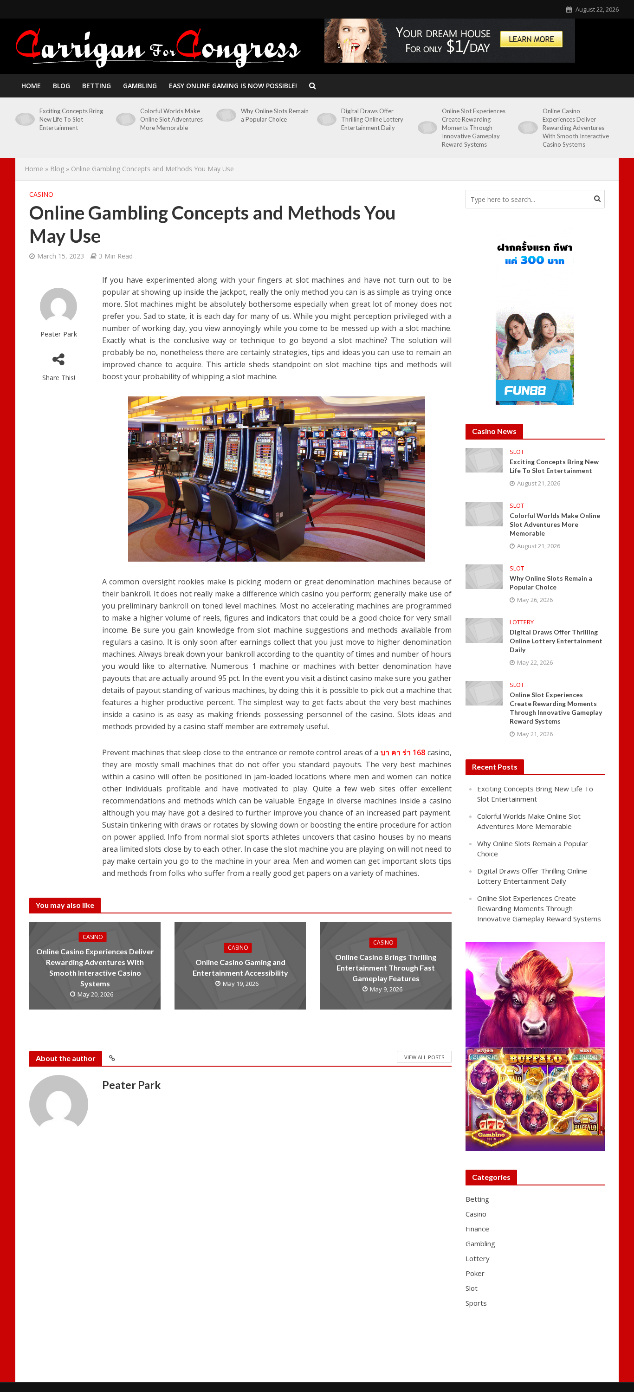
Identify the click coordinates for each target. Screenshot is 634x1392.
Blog (61, 85)
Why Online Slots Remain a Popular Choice (275, 115)
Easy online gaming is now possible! (233, 85)
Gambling (140, 85)
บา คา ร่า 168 (403, 752)
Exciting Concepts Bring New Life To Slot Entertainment (71, 119)
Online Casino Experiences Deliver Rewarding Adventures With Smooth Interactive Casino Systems (576, 127)
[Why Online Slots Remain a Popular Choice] (226, 115)
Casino (41, 194)
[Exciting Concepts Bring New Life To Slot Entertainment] (25, 119)
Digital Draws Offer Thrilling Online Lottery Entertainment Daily (372, 119)
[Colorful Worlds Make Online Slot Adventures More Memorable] (126, 119)
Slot (517, 452)
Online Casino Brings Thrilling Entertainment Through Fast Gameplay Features (385, 967)
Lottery (522, 622)
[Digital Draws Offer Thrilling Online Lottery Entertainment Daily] (326, 119)
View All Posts (424, 1057)
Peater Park (58, 334)
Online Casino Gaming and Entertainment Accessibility (240, 967)
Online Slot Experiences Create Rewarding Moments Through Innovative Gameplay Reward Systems (473, 127)
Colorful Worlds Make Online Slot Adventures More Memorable (171, 119)
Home (31, 85)
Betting (96, 85)
